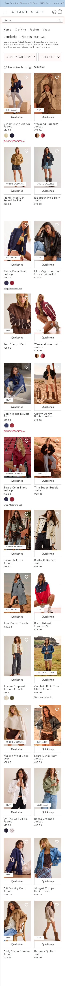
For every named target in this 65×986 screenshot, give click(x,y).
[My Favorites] (26, 77)
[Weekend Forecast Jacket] (48, 93)
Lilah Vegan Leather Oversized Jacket (47, 273)
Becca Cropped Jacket (44, 820)
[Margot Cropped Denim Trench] (48, 858)
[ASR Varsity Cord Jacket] (17, 858)
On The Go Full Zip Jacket (16, 820)
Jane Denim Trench (16, 623)
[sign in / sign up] (54, 11)
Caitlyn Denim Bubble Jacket (43, 415)
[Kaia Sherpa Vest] (17, 314)
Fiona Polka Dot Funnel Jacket (14, 199)
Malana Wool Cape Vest (16, 757)
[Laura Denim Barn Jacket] (48, 725)
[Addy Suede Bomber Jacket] (17, 921)
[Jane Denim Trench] (17, 593)
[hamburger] (4, 11)
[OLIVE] (12, 698)
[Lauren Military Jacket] (17, 530)
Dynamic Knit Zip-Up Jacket (17, 125)
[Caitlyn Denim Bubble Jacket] (48, 383)
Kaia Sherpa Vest (15, 344)
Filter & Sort (49, 57)
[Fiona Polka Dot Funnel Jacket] (17, 167)
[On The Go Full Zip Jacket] (17, 788)
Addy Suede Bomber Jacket (17, 953)
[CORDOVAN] (43, 135)
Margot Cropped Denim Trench (45, 890)
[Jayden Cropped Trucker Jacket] (17, 656)
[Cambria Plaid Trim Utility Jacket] (48, 656)
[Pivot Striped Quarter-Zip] (48, 593)
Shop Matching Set (13, 288)
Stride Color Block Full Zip (15, 273)
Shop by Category (18, 57)
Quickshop (17, 117)
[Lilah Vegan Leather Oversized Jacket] (48, 241)
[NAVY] (12, 135)
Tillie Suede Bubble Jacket (46, 489)
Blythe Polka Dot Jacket (45, 562)
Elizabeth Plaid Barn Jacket (47, 199)
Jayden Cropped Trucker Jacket (14, 688)
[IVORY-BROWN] (37, 135)
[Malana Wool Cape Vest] (17, 725)
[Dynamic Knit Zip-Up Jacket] (17, 93)
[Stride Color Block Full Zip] (17, 241)
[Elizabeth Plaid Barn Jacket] (48, 167)
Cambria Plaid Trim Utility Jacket (46, 688)
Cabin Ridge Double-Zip (17, 415)
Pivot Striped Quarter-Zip (42, 625)
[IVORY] (6, 135)
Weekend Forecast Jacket (46, 125)
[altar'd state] (27, 11)
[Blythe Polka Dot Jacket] (48, 530)
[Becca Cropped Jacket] (48, 788)
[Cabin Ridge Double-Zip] (17, 383)
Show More (33, 967)
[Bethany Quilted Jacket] (48, 921)
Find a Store (39, 67)
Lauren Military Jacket (13, 562)
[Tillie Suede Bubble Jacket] (48, 457)
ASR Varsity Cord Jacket (15, 890)
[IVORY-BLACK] (12, 830)
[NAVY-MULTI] (6, 283)
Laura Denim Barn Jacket (46, 757)
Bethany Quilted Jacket (44, 953)
